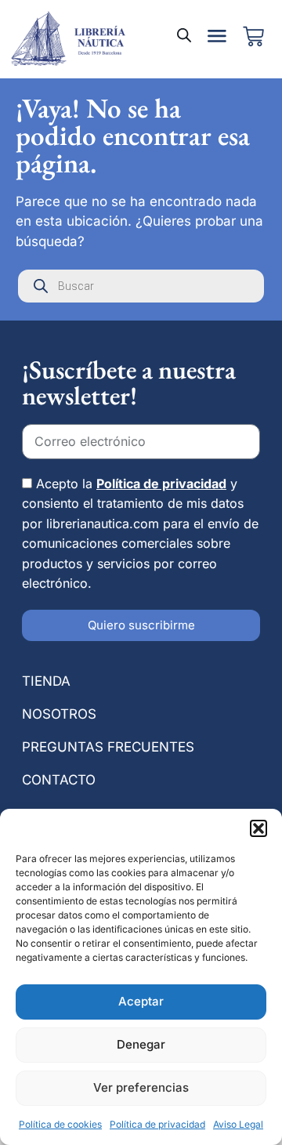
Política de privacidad (157, 1124)
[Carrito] (253, 36)
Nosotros (59, 714)
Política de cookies (60, 1124)
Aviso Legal (238, 1124)
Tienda (46, 681)
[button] (258, 828)
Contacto (59, 780)
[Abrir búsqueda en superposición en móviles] (184, 35)
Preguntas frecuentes (108, 747)
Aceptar (141, 1001)
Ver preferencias (141, 1087)
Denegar (141, 1044)
